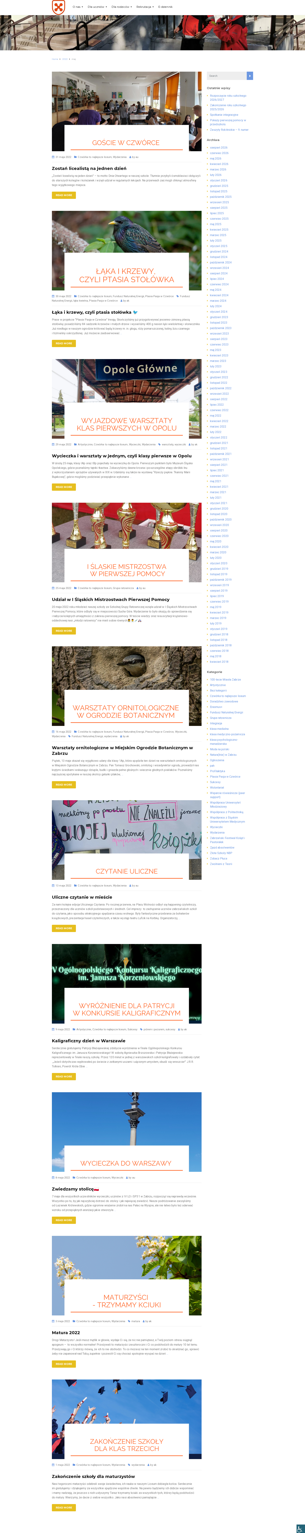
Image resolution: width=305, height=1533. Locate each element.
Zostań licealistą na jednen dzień (89, 168)
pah (212, 765)
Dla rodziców (120, 6)
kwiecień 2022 (219, 421)
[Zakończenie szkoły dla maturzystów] (127, 1419)
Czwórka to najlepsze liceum (95, 157)
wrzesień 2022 (219, 393)
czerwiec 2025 (219, 218)
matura (135, 1321)
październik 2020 (221, 519)
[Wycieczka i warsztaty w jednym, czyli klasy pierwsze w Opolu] (127, 398)
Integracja (216, 723)
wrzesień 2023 (219, 333)
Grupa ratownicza (123, 588)
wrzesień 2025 (219, 202)
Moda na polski (219, 749)
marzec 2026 (218, 169)
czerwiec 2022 (219, 410)
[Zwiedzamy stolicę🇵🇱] (127, 1131)
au (137, 157)
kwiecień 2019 (219, 612)
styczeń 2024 (218, 311)
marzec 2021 (218, 492)
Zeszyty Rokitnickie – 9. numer (229, 129)
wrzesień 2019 (219, 585)
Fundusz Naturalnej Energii (128, 296)
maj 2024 (216, 289)
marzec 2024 (218, 300)
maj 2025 (216, 224)
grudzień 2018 (219, 634)
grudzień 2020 (219, 508)
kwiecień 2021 (219, 486)
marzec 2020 (218, 552)
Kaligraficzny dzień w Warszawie (88, 1040)
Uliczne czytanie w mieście (82, 897)
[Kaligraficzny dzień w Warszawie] (127, 983)
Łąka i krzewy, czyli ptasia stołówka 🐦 (95, 312)
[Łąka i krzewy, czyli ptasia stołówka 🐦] (127, 250)
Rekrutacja (143, 6)
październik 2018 (221, 645)
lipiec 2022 (217, 404)
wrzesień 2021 (219, 459)
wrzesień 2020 (219, 525)
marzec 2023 (218, 361)
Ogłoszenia (217, 760)
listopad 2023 (218, 322)
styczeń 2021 (218, 503)
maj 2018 (216, 656)
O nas (76, 6)
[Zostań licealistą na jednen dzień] (127, 111)
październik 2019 (221, 579)
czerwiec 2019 (219, 601)
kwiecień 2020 (219, 547)
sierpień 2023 (219, 339)
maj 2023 (216, 350)
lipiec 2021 (217, 470)
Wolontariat (217, 787)
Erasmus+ (216, 707)
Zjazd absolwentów (222, 847)
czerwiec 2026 (219, 153)
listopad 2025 (218, 191)
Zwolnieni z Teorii (221, 864)
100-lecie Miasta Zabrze (225, 679)
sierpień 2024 (219, 273)
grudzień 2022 (219, 377)
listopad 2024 (218, 257)
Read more (64, 195)
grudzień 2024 (219, 251)
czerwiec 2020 (219, 536)
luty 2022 (216, 432)
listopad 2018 (218, 640)
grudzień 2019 (219, 568)
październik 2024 (221, 262)
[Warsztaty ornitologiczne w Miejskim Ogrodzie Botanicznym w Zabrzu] (127, 686)
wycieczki (180, 444)
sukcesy (170, 1029)
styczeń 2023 (218, 372)
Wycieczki (135, 444)
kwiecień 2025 (219, 229)
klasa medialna (219, 729)
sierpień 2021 (219, 465)
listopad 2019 (218, 574)
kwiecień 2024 (219, 295)
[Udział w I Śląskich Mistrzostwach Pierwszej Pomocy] (127, 542)
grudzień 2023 (219, 317)
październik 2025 (221, 197)
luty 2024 (216, 306)
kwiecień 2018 (219, 661)
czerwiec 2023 (219, 344)
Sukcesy (132, 1029)
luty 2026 (216, 175)
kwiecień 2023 (219, 355)
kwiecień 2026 (219, 164)
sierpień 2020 (219, 530)
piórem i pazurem (154, 1029)
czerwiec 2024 (219, 284)
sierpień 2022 (219, 399)
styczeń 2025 (218, 246)
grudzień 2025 (219, 186)
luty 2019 (216, 623)
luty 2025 (216, 240)
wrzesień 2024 (219, 268)
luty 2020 (216, 558)
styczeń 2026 (218, 180)
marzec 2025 (218, 235)
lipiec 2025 (217, 213)
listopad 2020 (218, 514)
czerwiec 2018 (219, 651)
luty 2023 (216, 366)
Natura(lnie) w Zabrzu (223, 754)
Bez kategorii (218, 690)
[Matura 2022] (127, 1275)
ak (128, 300)
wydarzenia (110, 736)
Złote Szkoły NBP (221, 853)
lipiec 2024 (217, 279)
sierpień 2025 (219, 207)
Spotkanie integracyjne (224, 114)
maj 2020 (216, 541)
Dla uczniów (96, 6)
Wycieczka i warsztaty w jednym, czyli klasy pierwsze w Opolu (122, 455)
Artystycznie (85, 444)
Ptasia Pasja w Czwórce (159, 296)
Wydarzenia (120, 157)
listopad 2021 (218, 448)
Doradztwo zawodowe (224, 701)
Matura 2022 (66, 1332)
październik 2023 (221, 328)
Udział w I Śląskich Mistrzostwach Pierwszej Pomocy (110, 599)
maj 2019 (216, 607)
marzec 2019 (218, 618)
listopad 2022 (218, 382)
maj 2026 (216, 158)
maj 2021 (216, 481)
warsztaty (167, 444)
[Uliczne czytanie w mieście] (127, 839)
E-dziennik (165, 6)
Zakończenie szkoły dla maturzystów (93, 1476)
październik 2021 (221, 454)
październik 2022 (221, 388)
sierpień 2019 (219, 590)
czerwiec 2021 (219, 475)
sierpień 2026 (219, 147)
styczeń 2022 (218, 437)
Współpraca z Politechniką (227, 812)
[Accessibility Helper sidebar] (301, 1529)
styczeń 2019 (218, 629)
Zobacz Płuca (218, 858)
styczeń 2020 (218, 563)
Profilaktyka (217, 771)
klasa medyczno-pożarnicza (227, 734)
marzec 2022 (218, 426)
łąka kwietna (80, 300)
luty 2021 (216, 497)
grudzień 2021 (219, 443)
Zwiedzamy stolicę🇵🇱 (75, 1189)
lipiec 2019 (217, 596)
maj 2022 (216, 415)
